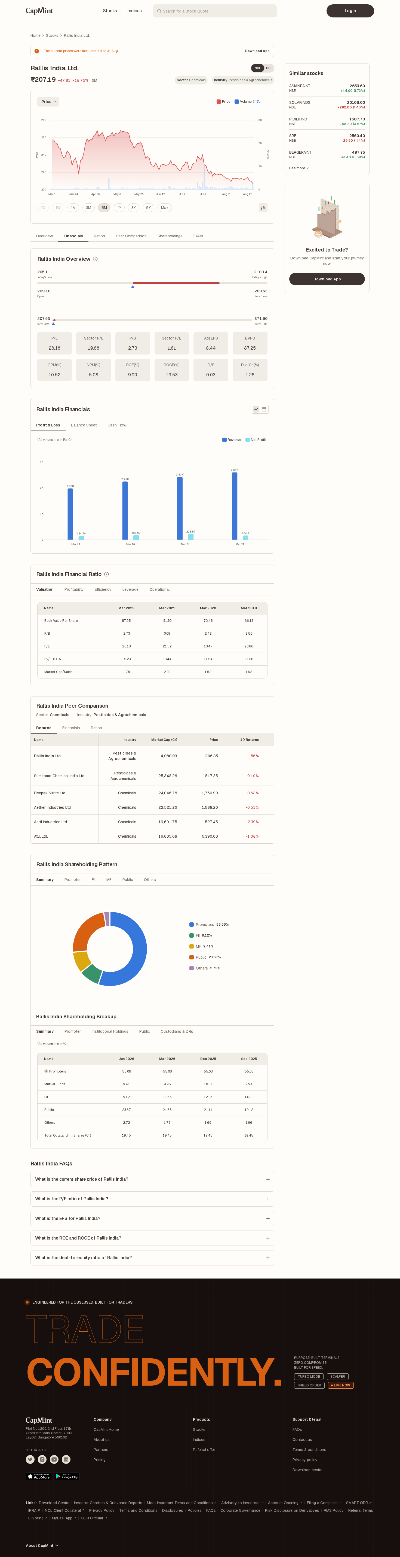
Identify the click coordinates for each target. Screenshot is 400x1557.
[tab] (48, 425)
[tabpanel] (152, 492)
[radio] (43, 207)
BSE (269, 68)
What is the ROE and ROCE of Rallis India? (78, 1238)
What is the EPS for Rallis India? (67, 1218)
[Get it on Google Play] (67, 1476)
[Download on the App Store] (39, 1476)
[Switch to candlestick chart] (263, 207)
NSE (257, 68)
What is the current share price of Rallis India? (81, 1179)
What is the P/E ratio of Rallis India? (71, 1199)
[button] (72, 1071)
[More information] (95, 259)
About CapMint (39, 1545)
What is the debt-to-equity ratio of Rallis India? (83, 1258)
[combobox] (48, 102)
